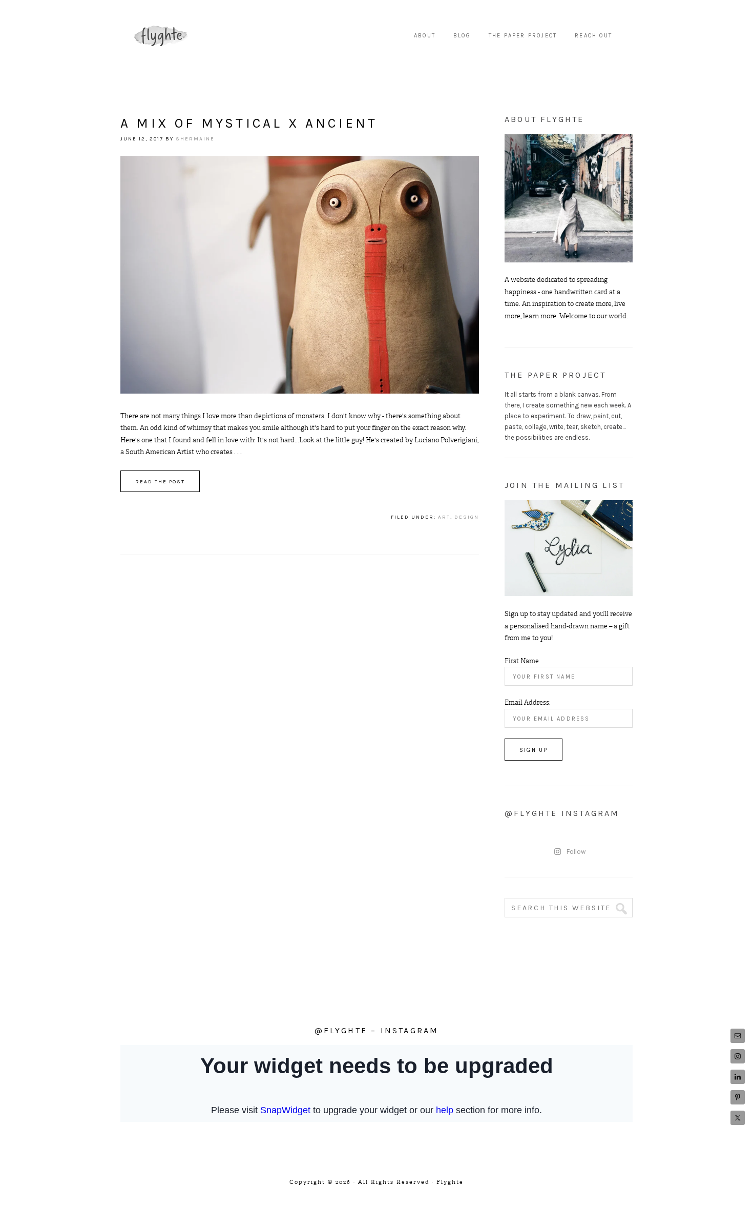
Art (444, 517)
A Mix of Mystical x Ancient (249, 123)
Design (466, 517)
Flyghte (161, 36)
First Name (522, 661)
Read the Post (160, 482)
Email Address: (528, 702)
